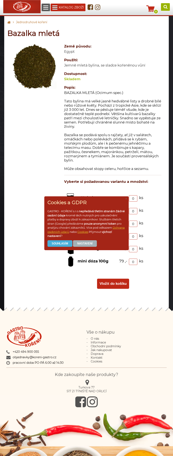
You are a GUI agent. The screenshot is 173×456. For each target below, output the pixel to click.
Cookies (82, 231)
